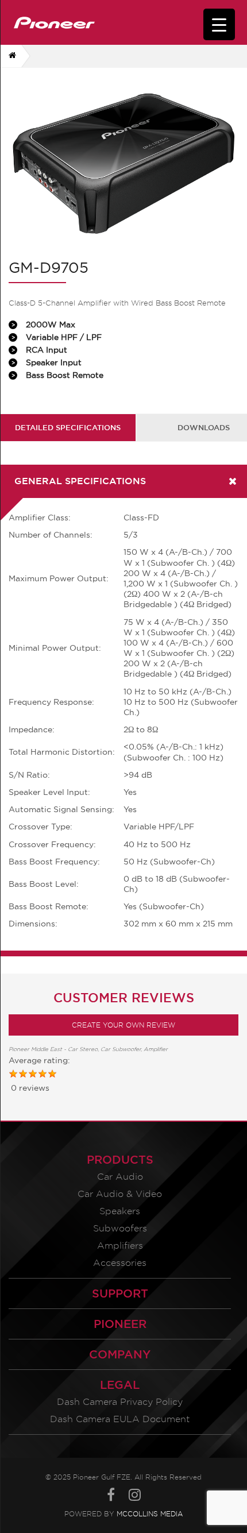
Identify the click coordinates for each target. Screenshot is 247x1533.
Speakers (119, 1211)
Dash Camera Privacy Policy (120, 1402)
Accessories (119, 1263)
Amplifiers (120, 1245)
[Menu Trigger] (219, 24)
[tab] (68, 428)
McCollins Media (150, 1513)
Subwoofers (120, 1228)
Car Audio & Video (120, 1194)
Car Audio (120, 1176)
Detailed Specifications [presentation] (68, 427)
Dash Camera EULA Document (120, 1419)
